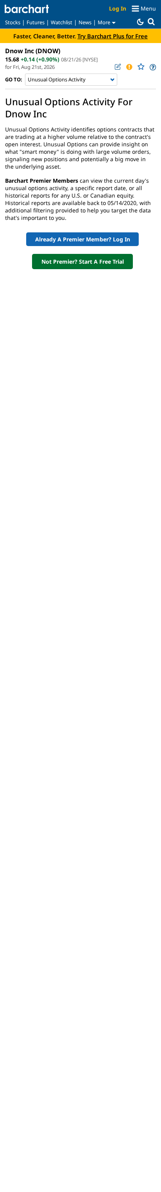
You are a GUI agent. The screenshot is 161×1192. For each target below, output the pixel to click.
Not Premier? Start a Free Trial (82, 261)
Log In (117, 8)
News (85, 22)
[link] (152, 67)
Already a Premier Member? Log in (82, 239)
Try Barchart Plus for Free (112, 36)
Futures (36, 22)
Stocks (12, 22)
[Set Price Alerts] (129, 66)
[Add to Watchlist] (141, 66)
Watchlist (61, 22)
